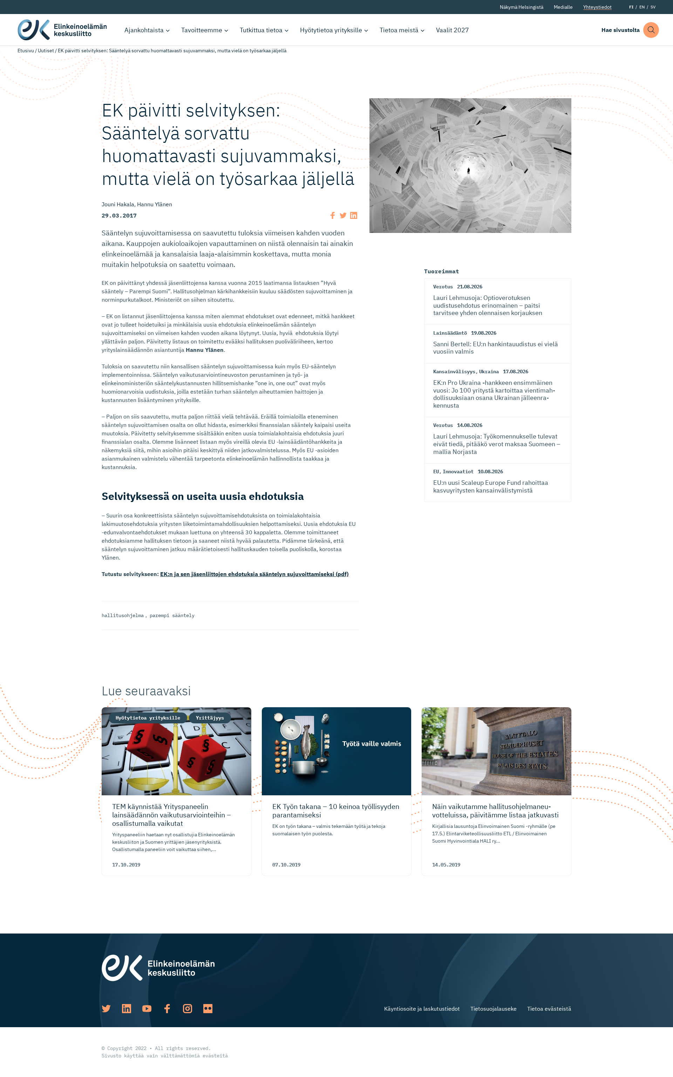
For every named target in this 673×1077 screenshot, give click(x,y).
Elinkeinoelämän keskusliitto (63, 29)
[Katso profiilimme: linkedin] (126, 1009)
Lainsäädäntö (450, 333)
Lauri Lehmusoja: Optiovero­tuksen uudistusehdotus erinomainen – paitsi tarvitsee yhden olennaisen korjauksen (487, 305)
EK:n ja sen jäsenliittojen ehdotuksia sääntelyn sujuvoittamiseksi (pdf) (254, 573)
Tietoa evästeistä (549, 1008)
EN (642, 6)
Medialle (563, 7)
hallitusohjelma (123, 615)
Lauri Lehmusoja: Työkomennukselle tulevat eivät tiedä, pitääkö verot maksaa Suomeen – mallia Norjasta (496, 443)
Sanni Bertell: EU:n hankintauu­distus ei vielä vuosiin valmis (495, 348)
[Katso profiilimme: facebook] (167, 1009)
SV (653, 6)
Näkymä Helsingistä (521, 7)
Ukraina (489, 371)
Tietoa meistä (399, 30)
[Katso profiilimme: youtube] (147, 1009)
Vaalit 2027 (452, 30)
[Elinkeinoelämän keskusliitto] (158, 967)
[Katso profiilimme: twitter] (106, 1009)
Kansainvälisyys (454, 371)
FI (631, 6)
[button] (651, 30)
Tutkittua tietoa (261, 30)
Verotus (443, 286)
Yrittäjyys (210, 718)
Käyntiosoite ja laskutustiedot (422, 1008)
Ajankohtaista (144, 30)
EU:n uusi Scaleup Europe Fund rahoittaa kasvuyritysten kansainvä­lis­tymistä (490, 486)
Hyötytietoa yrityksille (331, 30)
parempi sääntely (172, 615)
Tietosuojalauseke (493, 1008)
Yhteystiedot (597, 7)
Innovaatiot (458, 471)
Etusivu (26, 50)
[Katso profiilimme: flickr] (208, 1009)
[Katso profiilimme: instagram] (187, 1009)
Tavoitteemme (201, 30)
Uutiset (46, 50)
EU (436, 471)
